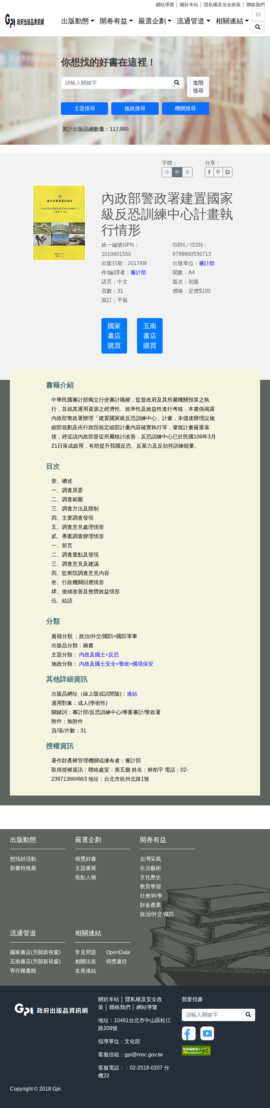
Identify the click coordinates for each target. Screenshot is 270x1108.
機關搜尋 (185, 108)
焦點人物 (85, 877)
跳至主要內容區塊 (18, 3)
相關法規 (85, 961)
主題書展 (85, 868)
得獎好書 (85, 859)
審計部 (138, 272)
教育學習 (150, 886)
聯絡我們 (255, 4)
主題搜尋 (84, 108)
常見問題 (85, 952)
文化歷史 (150, 877)
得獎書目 (116, 961)
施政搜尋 (135, 108)
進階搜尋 (198, 86)
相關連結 (229, 21)
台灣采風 (150, 859)
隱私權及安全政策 (222, 4)
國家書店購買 (114, 335)
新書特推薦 (23, 868)
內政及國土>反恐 (99, 654)
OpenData (118, 952)
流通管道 (190, 21)
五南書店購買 (149, 335)
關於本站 (189, 4)
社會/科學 (151, 896)
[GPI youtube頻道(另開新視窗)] (208, 1033)
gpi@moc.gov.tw (143, 1054)
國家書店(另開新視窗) (35, 952)
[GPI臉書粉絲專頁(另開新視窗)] (190, 1033)
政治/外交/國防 (157, 914)
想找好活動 (23, 859)
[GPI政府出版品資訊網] (24, 21)
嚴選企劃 (152, 21)
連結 (132, 694)
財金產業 (150, 905)
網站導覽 (165, 4)
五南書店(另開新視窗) (35, 961)
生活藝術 (150, 868)
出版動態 (75, 21)
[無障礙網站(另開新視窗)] (196, 1050)
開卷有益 (113, 21)
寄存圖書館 (23, 970)
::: (54, 19)
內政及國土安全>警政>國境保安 (116, 664)
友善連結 (85, 970)
